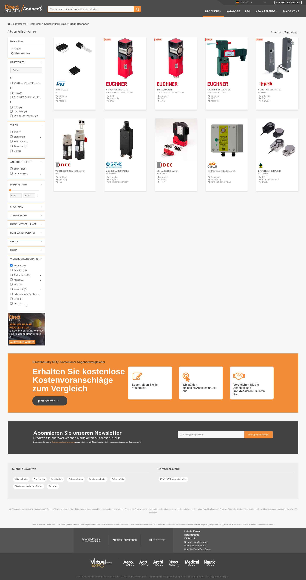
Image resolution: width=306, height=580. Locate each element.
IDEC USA (20, 111)
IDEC (17, 107)
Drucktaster (39, 479)
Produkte (212, 11)
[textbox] (91, 9)
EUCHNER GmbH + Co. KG (27, 97)
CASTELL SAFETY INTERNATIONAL (27, 83)
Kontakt (74, 43)
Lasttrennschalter (97, 479)
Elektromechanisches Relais (28, 486)
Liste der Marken (192, 531)
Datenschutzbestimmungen (63, 442)
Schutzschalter (76, 479)
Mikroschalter (21, 479)
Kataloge (233, 11)
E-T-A (17, 93)
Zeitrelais (53, 486)
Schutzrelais (118, 479)
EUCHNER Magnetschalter (173, 479)
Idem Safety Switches (25, 116)
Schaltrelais (57, 479)
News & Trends (265, 11)
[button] (26, 62)
